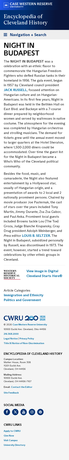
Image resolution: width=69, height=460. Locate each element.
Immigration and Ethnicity (23, 295)
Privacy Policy (26, 338)
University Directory (14, 444)
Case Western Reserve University (30, 324)
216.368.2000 (11, 333)
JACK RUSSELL (15, 90)
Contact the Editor (21, 386)
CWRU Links (13, 425)
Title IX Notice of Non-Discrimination (24, 343)
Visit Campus (11, 440)
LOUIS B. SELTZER (36, 236)
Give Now (9, 435)
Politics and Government (22, 300)
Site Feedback (11, 392)
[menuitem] (34, 431)
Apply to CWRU (12, 430)
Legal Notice (11, 338)
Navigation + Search (24, 35)
